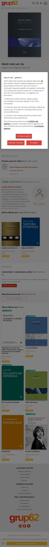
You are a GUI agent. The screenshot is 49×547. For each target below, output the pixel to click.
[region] (24, 110)
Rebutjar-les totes (16, 143)
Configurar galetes (24, 136)
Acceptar (34, 143)
